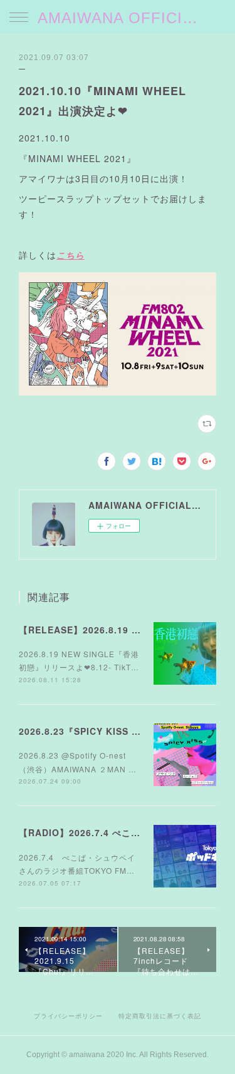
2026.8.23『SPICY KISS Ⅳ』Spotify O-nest (120, 731)
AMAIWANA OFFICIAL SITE (117, 17)
